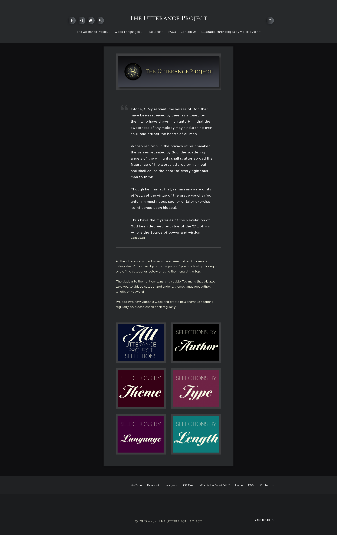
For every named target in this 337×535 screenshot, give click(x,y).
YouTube (136, 485)
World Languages (127, 31)
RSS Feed (188, 485)
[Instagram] (81, 20)
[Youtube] (91, 20)
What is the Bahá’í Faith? (215, 485)
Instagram (171, 485)
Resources (154, 31)
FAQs (172, 31)
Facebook (153, 485)
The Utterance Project (168, 18)
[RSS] (100, 20)
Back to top (263, 520)
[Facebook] (72, 20)
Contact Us (189, 31)
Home (239, 485)
